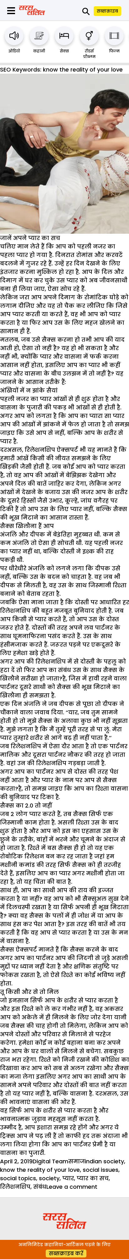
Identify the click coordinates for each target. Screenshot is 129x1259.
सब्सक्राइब (107, 11)
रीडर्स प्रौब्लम (89, 53)
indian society (104, 1161)
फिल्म (114, 51)
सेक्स (64, 51)
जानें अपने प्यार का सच (30, 238)
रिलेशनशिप (15, 1187)
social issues (100, 1170)
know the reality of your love (40, 1170)
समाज (76, 1161)
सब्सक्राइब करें (66, 1253)
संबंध (39, 1187)
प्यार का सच (93, 1178)
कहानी (39, 51)
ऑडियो (14, 51)
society (49, 1178)
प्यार (68, 1178)
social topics (18, 1178)
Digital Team (50, 1161)
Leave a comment (71, 1187)
